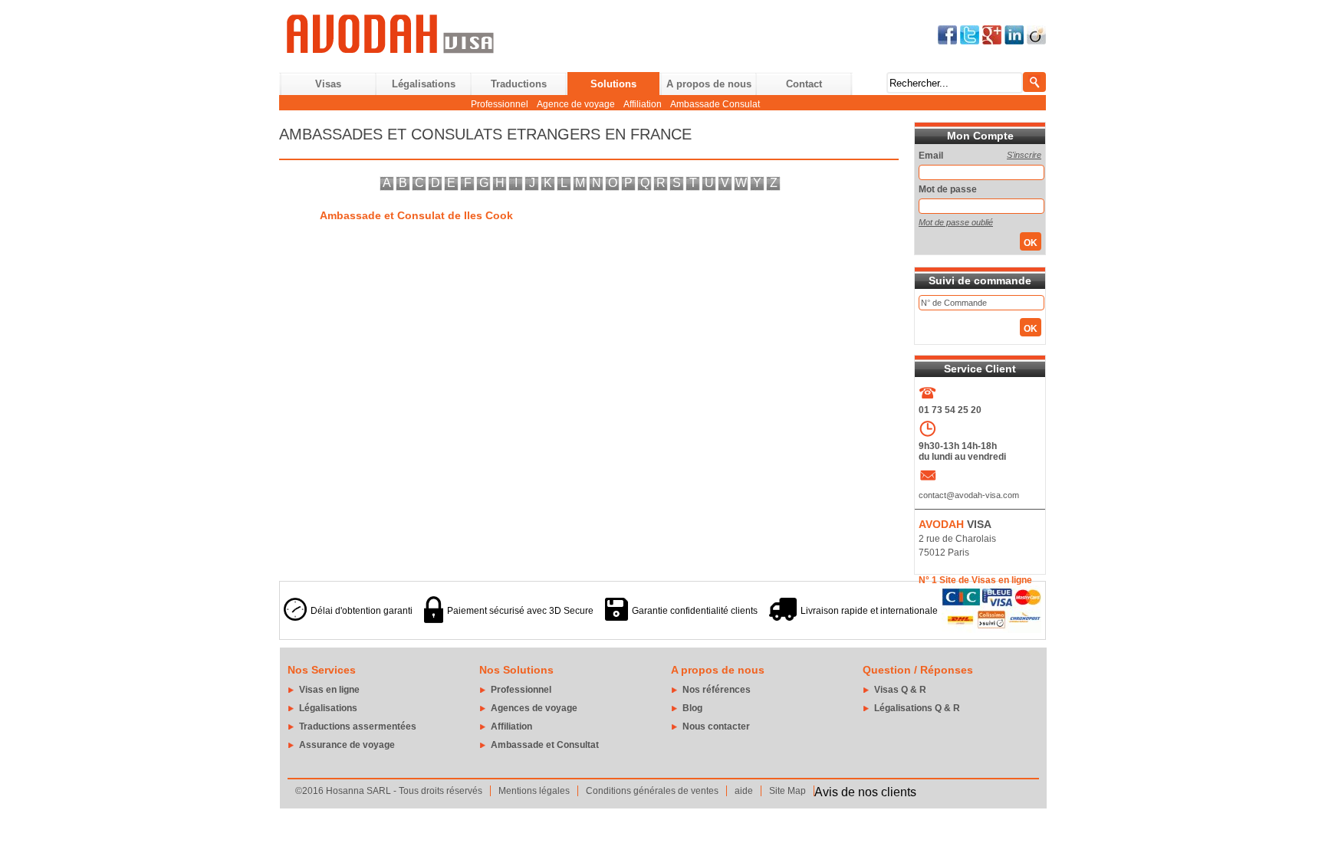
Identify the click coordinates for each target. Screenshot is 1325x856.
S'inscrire (1024, 154)
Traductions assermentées (357, 726)
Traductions (519, 84)
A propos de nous (708, 84)
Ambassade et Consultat (545, 745)
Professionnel (499, 104)
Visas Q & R (900, 689)
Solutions (613, 84)
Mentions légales (534, 790)
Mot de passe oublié (956, 222)
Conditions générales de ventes (652, 790)
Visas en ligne (329, 689)
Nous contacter (716, 726)
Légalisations (423, 84)
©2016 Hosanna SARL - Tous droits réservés (388, 790)
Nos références (716, 689)
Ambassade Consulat (715, 104)
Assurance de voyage (347, 745)
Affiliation (642, 104)
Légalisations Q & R (917, 708)
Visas (328, 84)
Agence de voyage (576, 104)
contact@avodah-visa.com (969, 495)
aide (744, 790)
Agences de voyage (534, 708)
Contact (804, 84)
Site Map (787, 790)
